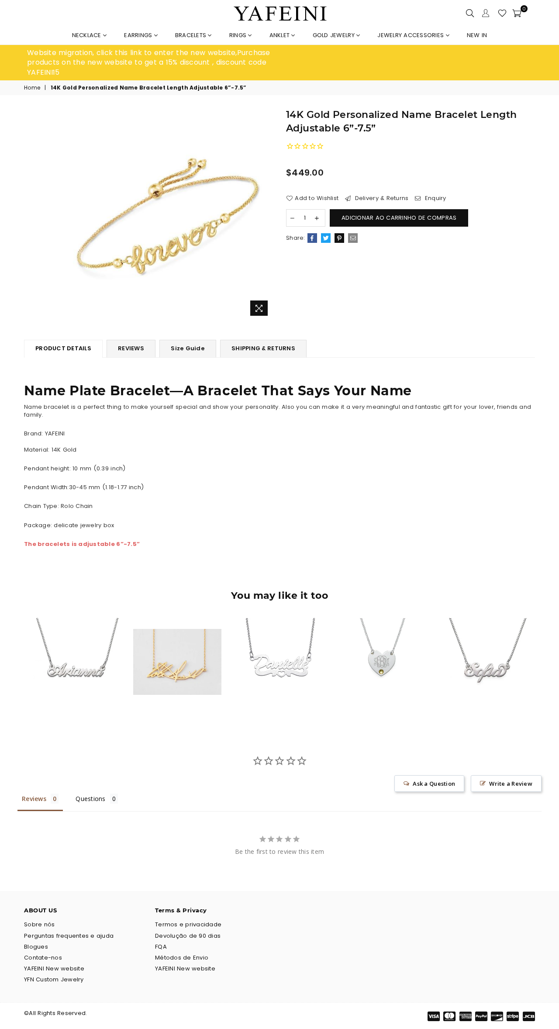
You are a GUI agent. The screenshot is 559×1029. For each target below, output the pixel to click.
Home (32, 87)
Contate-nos (43, 957)
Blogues (36, 947)
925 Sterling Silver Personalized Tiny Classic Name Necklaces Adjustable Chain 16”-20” (75, 645)
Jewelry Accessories (411, 35)
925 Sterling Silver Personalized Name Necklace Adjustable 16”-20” (484, 645)
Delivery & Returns (380, 198)
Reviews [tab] (34, 798)
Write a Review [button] (510, 783)
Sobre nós (39, 924)
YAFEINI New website (54, 968)
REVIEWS (131, 348)
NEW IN (477, 35)
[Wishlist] (502, 13)
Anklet (280, 35)
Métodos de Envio (181, 957)
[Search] (469, 13)
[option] (153, 62)
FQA (161, 947)
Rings (238, 35)
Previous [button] (14, 668)
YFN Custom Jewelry (54, 979)
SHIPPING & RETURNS (263, 348)
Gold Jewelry (334, 35)
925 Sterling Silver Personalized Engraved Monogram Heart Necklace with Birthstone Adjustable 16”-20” (381, 645)
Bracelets (191, 35)
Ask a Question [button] (434, 783)
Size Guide (188, 348)
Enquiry (434, 198)
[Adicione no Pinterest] (339, 238)
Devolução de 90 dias (188, 936)
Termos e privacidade (188, 924)
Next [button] (544, 668)
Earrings (139, 35)
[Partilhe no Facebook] (312, 238)
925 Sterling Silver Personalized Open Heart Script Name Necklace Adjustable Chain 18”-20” (279, 645)
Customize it (84, 698)
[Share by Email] (353, 238)
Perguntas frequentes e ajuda (69, 936)
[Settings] (485, 13)
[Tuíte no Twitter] (326, 238)
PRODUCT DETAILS (63, 348)
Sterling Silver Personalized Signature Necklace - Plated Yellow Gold (177, 645)
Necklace (87, 35)
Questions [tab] (90, 798)
